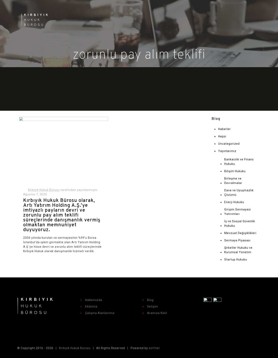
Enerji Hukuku (234, 202)
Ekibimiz (91, 306)
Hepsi (222, 136)
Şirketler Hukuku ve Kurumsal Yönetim (238, 250)
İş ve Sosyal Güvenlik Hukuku (239, 223)
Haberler (224, 129)
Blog (150, 300)
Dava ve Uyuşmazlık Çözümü (239, 192)
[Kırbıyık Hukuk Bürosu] (34, 19)
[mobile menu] (255, 19)
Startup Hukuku (235, 259)
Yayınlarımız (227, 151)
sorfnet (154, 348)
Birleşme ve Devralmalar (233, 181)
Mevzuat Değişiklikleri (240, 233)
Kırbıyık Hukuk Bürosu (44, 190)
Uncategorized (229, 143)
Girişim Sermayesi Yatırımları (237, 212)
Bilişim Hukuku (235, 171)
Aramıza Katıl (157, 313)
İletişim (152, 306)
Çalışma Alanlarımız (100, 313)
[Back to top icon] (256, 348)
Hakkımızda (93, 300)
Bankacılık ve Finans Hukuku (239, 161)
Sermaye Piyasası (237, 240)
